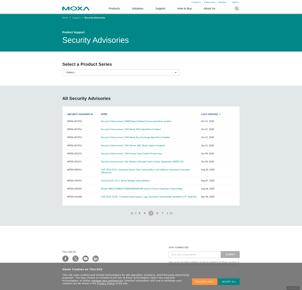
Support (160, 8)
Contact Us (196, 2)
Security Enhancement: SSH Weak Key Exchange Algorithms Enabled (135, 137)
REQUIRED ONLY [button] (204, 281)
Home (65, 17)
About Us (209, 8)
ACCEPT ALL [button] (229, 281)
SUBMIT (230, 254)
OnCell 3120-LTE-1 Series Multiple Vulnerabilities (125, 180)
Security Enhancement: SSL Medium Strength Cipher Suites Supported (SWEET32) (142, 161)
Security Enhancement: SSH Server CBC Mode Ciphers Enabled (133, 145)
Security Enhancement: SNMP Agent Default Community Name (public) (136, 121)
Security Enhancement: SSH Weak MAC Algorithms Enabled (131, 129)
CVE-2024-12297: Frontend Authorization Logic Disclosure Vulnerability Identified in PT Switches (149, 196)
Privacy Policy (106, 283)
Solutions (137, 8)
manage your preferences (107, 280)
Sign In (235, 2)
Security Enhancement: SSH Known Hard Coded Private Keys (131, 153)
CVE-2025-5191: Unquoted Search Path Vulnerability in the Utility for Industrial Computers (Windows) (145, 171)
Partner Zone (209, 2)
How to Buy (184, 8)
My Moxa (222, 2)
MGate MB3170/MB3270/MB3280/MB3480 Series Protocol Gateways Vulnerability (141, 188)
